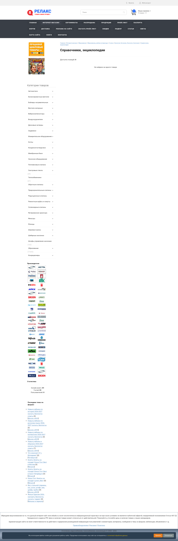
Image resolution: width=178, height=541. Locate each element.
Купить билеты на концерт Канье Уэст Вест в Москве (37, 462)
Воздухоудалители (35, 119)
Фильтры (31, 218)
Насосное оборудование (37, 159)
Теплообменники (34, 177)
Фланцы (31, 224)
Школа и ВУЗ (33, 418)
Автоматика (33, 91)
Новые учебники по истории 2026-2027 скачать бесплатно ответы (35, 412)
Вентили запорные (35, 108)
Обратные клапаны (35, 185)
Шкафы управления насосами (40, 241)
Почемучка (32, 458)
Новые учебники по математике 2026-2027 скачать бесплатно (36, 434)
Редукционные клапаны (37, 196)
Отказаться (168, 535)
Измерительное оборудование (40, 136)
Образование (33, 248)
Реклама (92, 525)
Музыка (31, 467)
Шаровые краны (34, 230)
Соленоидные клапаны (37, 207)
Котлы (30, 142)
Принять (158, 535)
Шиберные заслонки (36, 235)
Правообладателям (80, 525)
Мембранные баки (35, 153)
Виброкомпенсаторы (36, 114)
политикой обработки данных (117, 535)
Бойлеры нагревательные (38, 102)
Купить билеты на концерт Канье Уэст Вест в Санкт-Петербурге (37, 471)
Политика (101, 525)
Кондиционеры (34, 255)
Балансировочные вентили (38, 97)
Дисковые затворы (35, 125)
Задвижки (32, 131)
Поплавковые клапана (37, 165)
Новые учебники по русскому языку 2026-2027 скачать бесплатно (37, 423)
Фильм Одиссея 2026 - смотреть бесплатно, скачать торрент (36, 496)
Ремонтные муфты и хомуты (39, 201)
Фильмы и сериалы (35, 501)
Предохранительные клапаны (39, 190)
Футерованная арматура (37, 213)
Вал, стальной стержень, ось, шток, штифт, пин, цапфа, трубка (37, 487)
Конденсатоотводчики (37, 148)
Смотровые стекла (35, 170)
